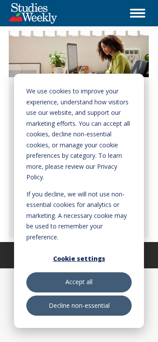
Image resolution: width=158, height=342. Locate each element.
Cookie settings (79, 258)
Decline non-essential (79, 305)
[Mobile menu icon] (137, 13)
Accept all (79, 282)
